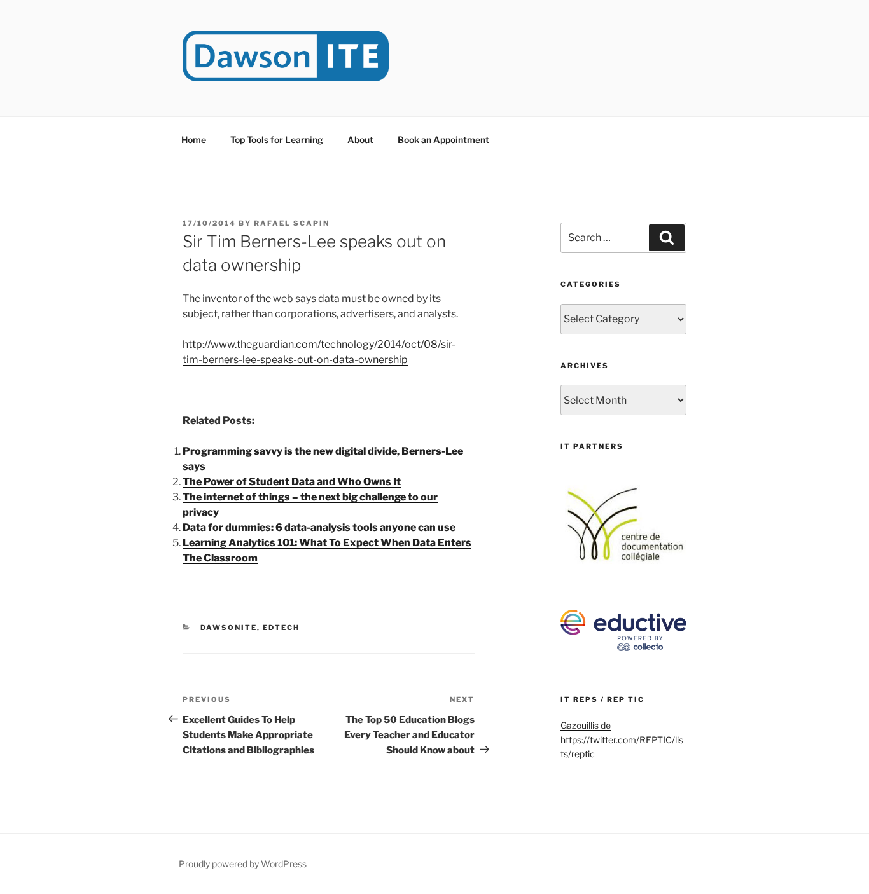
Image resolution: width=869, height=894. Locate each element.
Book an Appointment (443, 139)
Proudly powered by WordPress (243, 863)
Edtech (281, 627)
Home (193, 139)
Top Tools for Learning (276, 139)
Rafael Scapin (292, 223)
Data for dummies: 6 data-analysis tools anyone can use (319, 527)
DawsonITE (228, 627)
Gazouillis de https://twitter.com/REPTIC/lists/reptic (621, 739)
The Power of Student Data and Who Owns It (292, 482)
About (360, 139)
